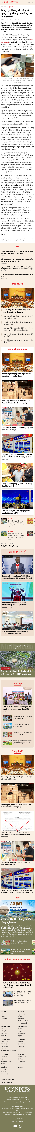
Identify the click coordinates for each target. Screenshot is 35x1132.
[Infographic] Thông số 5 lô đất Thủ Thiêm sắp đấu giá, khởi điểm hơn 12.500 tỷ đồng (16, 536)
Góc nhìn (4, 1036)
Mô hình (3, 1059)
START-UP (21, 1054)
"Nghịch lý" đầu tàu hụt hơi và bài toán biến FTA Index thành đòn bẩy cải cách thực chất (18, 329)
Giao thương (5, 1046)
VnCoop (17, 684)
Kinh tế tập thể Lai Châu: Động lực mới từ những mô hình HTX (22, 742)
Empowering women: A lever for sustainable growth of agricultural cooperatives (14, 605)
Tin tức (20, 1029)
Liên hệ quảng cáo (6, 1082)
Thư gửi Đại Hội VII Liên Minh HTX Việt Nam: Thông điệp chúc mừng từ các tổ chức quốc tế (17, 985)
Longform (28, 646)
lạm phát (29, 240)
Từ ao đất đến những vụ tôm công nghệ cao (21, 725)
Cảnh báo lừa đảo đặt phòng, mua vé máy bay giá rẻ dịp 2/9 (17, 275)
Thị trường (4, 1041)
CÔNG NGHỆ (21, 1039)
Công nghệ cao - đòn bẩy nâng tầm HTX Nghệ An (22, 733)
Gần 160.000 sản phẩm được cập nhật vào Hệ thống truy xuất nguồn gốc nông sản (17, 260)
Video (10, 646)
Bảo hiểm (21, 1018)
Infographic (11, 531)
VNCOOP (20, 1067)
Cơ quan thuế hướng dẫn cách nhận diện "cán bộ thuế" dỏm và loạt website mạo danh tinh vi (15, 834)
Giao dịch (4, 1033)
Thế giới (4, 546)
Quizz (17, 649)
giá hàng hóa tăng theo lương (15, 240)
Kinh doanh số (22, 1023)
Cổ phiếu (3, 1031)
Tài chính (10, 519)
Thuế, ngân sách (23, 1021)
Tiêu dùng (4, 1044)
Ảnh (5, 646)
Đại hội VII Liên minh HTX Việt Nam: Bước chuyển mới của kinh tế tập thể (23, 994)
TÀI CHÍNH (21, 1011)
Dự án (19, 1031)
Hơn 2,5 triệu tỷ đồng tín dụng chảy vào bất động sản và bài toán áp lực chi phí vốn (16, 524)
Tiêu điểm (3, 7)
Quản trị (3, 1048)
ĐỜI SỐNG (4, 1067)
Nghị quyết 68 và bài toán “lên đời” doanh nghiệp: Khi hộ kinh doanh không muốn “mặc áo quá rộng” (16, 268)
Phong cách (5, 1074)
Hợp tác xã (4, 1056)
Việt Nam (10, 7)
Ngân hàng (21, 1014)
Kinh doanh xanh (6, 1061)
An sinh (3, 1063)
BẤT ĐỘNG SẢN (22, 1026)
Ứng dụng (21, 1046)
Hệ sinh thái (21, 1061)
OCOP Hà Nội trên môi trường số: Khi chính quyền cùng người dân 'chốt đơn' (17, 709)
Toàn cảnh (21, 1033)
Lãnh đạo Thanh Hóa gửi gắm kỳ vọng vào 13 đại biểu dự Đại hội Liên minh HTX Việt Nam (17, 252)
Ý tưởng (20, 1059)
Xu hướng (21, 1041)
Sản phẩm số (22, 1044)
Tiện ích (20, 1036)
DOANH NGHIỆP (5, 1039)
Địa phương (13, 546)
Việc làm (3, 1071)
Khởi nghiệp (22, 1056)
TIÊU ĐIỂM (3, 1011)
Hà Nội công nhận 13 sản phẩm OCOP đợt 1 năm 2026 (22, 717)
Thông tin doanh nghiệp (8, 1051)
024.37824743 (19, 1121)
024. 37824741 (10, 1079)
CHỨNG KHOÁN (5, 1026)
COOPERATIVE (5, 1054)
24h (2, 1029)
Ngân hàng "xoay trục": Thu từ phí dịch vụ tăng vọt (22, 1001)
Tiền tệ (20, 1016)
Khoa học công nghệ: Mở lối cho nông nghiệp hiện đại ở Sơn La (20, 951)
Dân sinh (3, 1069)
